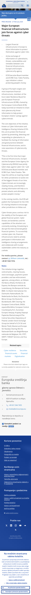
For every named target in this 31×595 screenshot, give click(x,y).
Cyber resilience (10, 350)
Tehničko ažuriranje (11, 479)
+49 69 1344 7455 (15, 405)
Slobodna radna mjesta (12, 448)
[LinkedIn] (11, 525)
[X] (6, 525)
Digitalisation (20, 356)
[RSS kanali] (16, 530)
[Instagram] (16, 525)
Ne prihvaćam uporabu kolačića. (17, 587)
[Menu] (27, 5)
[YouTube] (20, 525)
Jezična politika (9, 508)
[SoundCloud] (25, 525)
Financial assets (11, 353)
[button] (27, 2)
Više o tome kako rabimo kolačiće (16, 583)
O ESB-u (7, 446)
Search (22, 5)
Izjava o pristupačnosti (12, 505)
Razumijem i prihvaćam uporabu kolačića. (16, 591)
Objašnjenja (8, 451)
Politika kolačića (9, 503)
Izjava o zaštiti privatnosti (17, 580)
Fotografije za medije (11, 454)
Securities (23, 350)
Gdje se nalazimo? (10, 460)
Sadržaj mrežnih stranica (12, 513)
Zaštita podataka (10, 495)
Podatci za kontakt (10, 457)
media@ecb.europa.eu (17, 409)
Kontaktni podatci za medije (11, 425)
